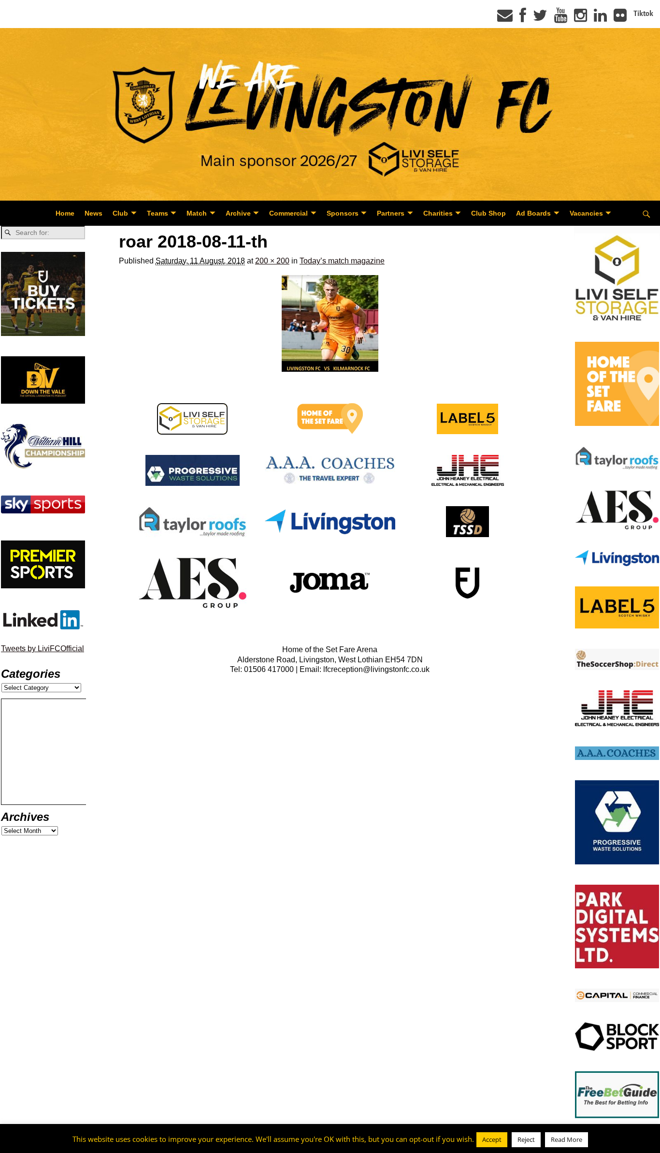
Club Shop (488, 213)
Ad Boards (533, 213)
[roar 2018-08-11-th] (330, 323)
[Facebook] (522, 18)
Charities (438, 213)
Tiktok (643, 13)
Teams (157, 213)
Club (120, 213)
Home (65, 213)
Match (197, 213)
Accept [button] (492, 1139)
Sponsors (343, 213)
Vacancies (586, 213)
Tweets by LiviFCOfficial (42, 648)
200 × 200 (272, 261)
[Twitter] (540, 18)
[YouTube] (560, 18)
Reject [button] (526, 1139)
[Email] (505, 18)
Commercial (288, 213)
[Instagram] (580, 18)
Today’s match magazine (342, 261)
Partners (390, 213)
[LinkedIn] (600, 18)
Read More (566, 1139)
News (93, 213)
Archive (238, 213)
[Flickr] (620, 18)
